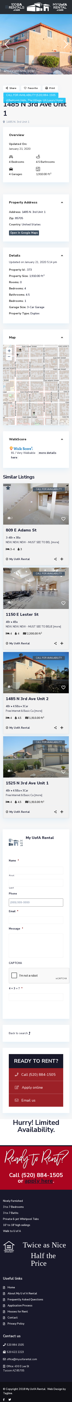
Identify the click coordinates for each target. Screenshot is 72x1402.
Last (11, 888)
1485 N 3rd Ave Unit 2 (27, 699)
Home (11, 1287)
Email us (28, 1100)
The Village (34, 100)
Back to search (19, 1033)
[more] (55, 542)
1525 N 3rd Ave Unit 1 (27, 783)
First (11, 876)
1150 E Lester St (22, 614)
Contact (13, 1317)
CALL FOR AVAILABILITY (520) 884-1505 (31, 95)
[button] (6, 44)
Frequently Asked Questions (25, 1299)
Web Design (54, 1389)
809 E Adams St (21, 530)
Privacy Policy (16, 1324)
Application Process (20, 1305)
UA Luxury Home (53, 100)
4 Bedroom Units (16, 100)
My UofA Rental (19, 559)
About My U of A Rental (22, 1293)
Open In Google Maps (24, 233)
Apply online (32, 1087)
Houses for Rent (18, 1311)
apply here (39, 1181)
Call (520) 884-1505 (38, 1074)
